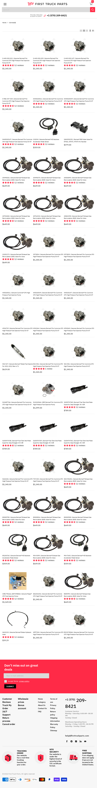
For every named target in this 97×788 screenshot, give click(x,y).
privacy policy (24, 681)
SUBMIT (10, 686)
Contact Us (42, 708)
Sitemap (53, 730)
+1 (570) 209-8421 (57, 15)
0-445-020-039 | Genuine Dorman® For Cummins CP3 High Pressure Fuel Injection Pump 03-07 (46, 61)
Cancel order (8, 724)
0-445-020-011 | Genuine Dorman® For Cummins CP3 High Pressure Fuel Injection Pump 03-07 (15, 61)
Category (41, 702)
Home (4, 23)
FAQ (39, 711)
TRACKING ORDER (22, 752)
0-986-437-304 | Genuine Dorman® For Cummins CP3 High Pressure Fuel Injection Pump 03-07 (15, 101)
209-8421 (75, 703)
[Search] (92, 9)
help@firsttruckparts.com (77, 735)
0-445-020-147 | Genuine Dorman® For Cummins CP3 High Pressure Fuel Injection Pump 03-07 (77, 61)
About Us (41, 705)
